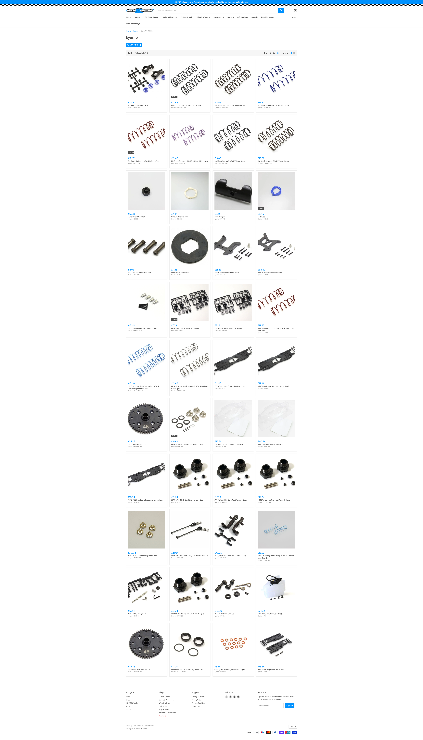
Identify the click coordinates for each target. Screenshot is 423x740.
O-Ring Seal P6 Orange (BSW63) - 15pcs (229, 669)
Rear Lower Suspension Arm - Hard (271, 669)
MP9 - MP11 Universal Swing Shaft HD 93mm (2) (189, 556)
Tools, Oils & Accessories (167, 713)
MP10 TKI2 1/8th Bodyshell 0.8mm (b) (228, 444)
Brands (137, 17)
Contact (129, 709)
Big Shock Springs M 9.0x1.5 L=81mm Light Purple (189, 161)
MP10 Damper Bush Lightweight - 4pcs (142, 328)
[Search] (281, 10)
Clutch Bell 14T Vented (136, 217)
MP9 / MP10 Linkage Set (137, 614)
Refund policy (149, 726)
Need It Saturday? (133, 24)
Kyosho (130, 107)
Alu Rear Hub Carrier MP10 (138, 105)
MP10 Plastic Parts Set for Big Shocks (185, 328)
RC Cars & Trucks (151, 17)
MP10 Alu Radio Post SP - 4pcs (139, 272)
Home (128, 17)
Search (128, 726)
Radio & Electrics (169, 17)
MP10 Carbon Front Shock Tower (226, 272)
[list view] (294, 53)
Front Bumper (219, 217)
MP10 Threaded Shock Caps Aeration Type (187, 444)
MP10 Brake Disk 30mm (180, 272)
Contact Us (195, 706)
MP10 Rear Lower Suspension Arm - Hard (230, 386)
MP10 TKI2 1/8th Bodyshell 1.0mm (270, 444)
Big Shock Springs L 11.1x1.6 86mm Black (186, 105)
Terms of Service (138, 726)
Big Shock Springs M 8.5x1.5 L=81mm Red (143, 161)
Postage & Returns (198, 697)
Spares (230, 17)
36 (274, 53)
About (128, 706)
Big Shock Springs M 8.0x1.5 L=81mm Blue (273, 105)
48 (278, 53)
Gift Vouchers (242, 17)
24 (271, 53)
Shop (128, 700)
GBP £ (292, 727)
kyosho (136, 31)
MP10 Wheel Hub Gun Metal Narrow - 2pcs (187, 500)
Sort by (130, 53)
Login (294, 17)
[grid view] (291, 53)
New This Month (267, 17)
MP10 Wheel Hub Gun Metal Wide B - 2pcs (274, 500)
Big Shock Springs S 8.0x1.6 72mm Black (229, 161)
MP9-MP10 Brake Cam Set (224, 614)
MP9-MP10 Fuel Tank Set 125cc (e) (270, 614)
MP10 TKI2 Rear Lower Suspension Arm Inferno (145, 500)
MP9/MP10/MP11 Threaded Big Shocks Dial (187, 669)
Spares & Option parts (166, 700)
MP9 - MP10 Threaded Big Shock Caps (142, 556)
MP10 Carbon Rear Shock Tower (270, 272)
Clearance (162, 716)
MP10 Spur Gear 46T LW (137, 444)
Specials (254, 17)
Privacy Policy (197, 700)
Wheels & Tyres (203, 17)
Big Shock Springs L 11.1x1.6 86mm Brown (229, 105)
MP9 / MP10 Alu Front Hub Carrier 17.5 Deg (230, 556)
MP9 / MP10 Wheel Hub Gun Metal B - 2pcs (187, 614)
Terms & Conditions (198, 703)
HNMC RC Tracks (132, 703)
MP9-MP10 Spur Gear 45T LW (139, 669)
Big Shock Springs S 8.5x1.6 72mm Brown (273, 161)
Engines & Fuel (186, 17)
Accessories (218, 17)
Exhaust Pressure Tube (179, 217)
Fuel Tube (261, 217)
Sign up (289, 705)
